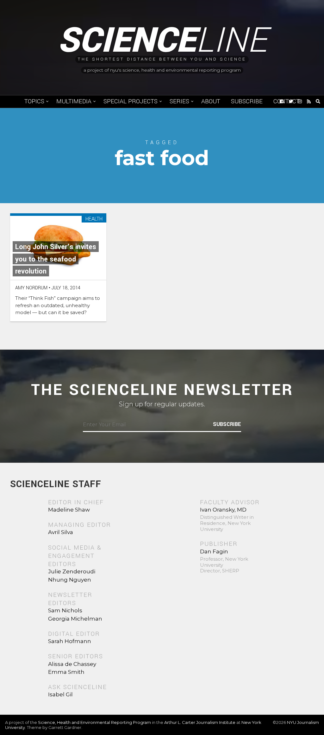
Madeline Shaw (69, 509)
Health (94, 219)
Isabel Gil (60, 694)
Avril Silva (60, 532)
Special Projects (130, 101)
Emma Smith (66, 672)
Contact (286, 101)
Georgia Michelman (75, 619)
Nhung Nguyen (69, 580)
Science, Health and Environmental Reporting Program (94, 722)
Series (179, 101)
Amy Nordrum (31, 288)
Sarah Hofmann (69, 641)
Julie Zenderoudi (71, 571)
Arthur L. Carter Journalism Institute (199, 722)
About (210, 101)
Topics (34, 101)
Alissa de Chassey (72, 664)
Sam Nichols (65, 610)
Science (162, 41)
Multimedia (73, 101)
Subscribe (247, 101)
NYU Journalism (303, 722)
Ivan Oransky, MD (223, 509)
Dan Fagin (214, 551)
